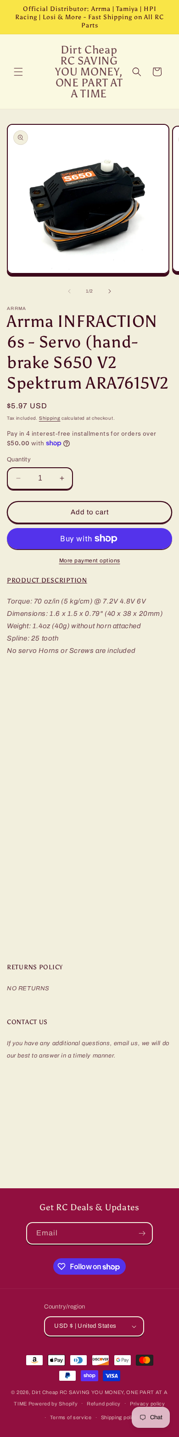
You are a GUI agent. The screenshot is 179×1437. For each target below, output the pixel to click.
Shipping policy (120, 1417)
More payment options (89, 560)
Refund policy (104, 1403)
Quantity (19, 459)
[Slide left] (69, 291)
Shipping (50, 418)
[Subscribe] (142, 1233)
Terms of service (71, 1417)
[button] (18, 72)
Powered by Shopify (53, 1403)
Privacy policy (147, 1403)
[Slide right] (110, 291)
